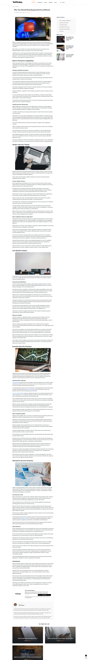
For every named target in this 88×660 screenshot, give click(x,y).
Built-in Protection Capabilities (65, 20)
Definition (29, 640)
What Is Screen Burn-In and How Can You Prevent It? (27, 657)
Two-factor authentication (18, 393)
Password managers (30, 389)
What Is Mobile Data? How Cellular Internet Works (60, 638)
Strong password (16, 382)
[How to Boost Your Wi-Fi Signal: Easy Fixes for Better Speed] (61, 45)
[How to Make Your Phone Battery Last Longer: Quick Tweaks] (61, 36)
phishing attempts (25, 518)
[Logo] (17, 1)
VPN (45, 285)
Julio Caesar (28, 12)
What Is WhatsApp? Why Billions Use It (28, 638)
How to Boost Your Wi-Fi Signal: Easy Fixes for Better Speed (70, 47)
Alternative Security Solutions (65, 29)
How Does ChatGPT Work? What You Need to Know (70, 55)
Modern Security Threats (64, 22)
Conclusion (62, 31)
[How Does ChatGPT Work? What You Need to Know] (61, 54)
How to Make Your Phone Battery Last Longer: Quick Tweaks (70, 38)
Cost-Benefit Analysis (63, 24)
